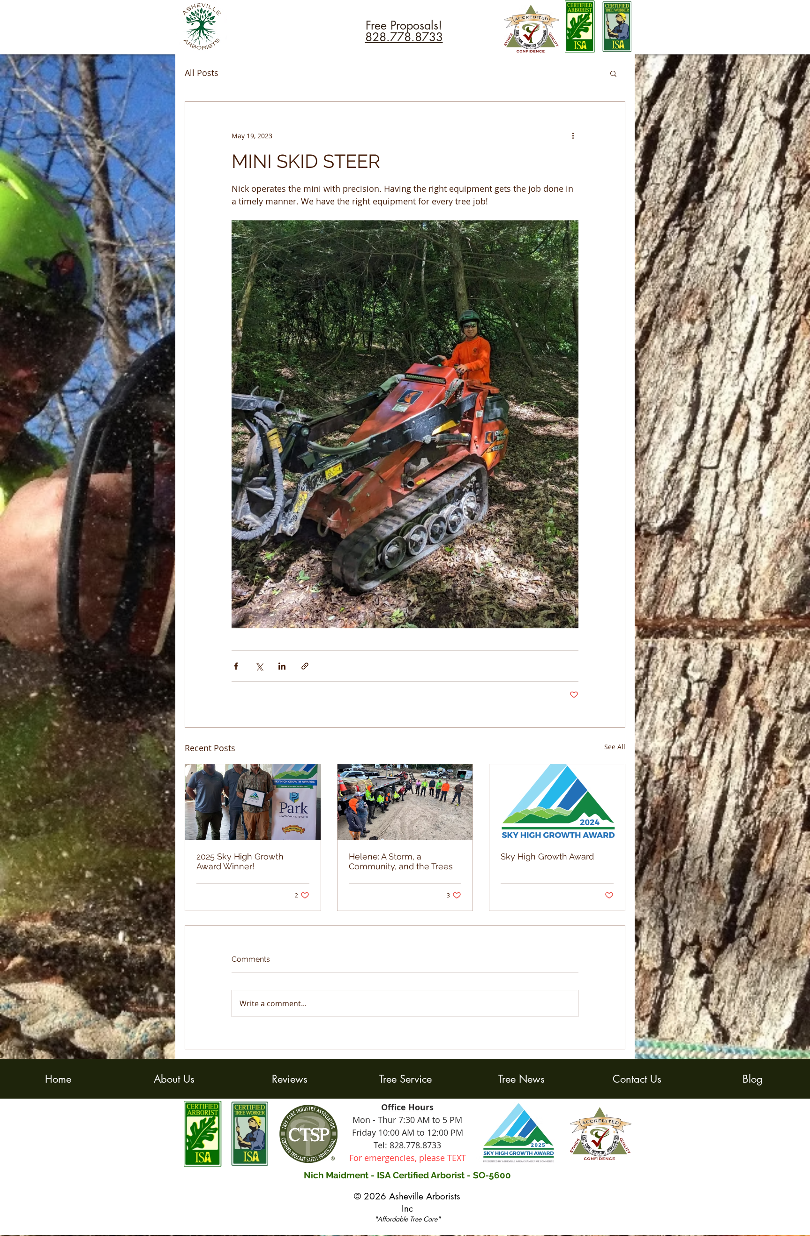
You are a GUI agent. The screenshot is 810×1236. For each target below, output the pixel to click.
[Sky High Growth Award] (557, 802)
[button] (613, 73)
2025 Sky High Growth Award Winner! (240, 861)
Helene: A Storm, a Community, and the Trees (401, 861)
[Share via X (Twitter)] (259, 666)
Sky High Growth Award (547, 856)
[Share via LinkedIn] (282, 666)
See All (614, 746)
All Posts (201, 72)
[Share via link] (304, 666)
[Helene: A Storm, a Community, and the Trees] (405, 802)
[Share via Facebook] (236, 666)
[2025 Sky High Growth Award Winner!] (253, 802)
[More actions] (572, 135)
